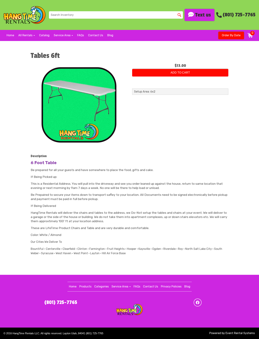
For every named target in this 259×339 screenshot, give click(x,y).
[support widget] (248, 330)
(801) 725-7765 (60, 302)
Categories (101, 286)
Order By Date (231, 35)
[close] (254, 5)
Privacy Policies (171, 286)
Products (85, 286)
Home (10, 35)
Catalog (44, 35)
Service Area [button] (62, 35)
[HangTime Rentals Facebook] (198, 302)
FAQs (80, 35)
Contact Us (95, 35)
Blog (110, 35)
